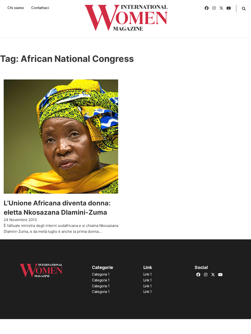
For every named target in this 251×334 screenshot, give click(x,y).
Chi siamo (15, 8)
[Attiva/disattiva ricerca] (243, 8)
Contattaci (40, 8)
